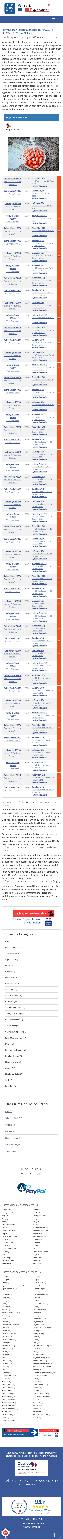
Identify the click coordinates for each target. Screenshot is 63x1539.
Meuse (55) (37, 1331)
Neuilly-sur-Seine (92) (14, 1074)
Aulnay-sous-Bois (8, 1213)
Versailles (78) (11, 990)
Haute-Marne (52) (8, 1394)
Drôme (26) (6, 1355)
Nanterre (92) (11, 978)
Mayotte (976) (38, 1325)
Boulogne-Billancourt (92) (15, 948)
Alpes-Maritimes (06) (9, 1289)
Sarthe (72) (37, 1379)
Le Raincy (5, 1252)
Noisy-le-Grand (38, 1219)
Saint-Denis (37, 1240)
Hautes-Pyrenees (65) (10, 1409)
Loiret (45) (36, 1298)
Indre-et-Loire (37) (8, 1420)
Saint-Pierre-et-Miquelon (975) (44, 1373)
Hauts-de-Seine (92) (13, 1138)
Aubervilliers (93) (12, 1026)
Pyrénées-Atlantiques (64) (42, 1364)
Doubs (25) (6, 1352)
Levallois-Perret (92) (13, 1056)
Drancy (4, 1228)
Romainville (37, 1234)
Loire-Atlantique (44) (40, 1295)
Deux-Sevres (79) (8, 1346)
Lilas (3, 1255)
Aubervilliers (6, 1210)
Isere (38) (36, 1277)
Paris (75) (9, 942)
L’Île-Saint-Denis (8, 1261)
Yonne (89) (37, 1418)
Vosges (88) (37, 1411)
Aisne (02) (5, 1280)
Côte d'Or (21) (7, 1337)
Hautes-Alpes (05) (8, 1405)
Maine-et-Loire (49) (40, 1310)
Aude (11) (5, 1304)
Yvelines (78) (10, 1125)
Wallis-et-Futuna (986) (41, 1415)
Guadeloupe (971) (9, 1375)
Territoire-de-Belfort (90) (42, 1397)
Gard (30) (5, 1367)
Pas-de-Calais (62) (39, 1355)
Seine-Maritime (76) (40, 1385)
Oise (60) (36, 1349)
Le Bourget (6, 1246)
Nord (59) (36, 1343)
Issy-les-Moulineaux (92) (15, 1050)
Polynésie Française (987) (42, 1358)
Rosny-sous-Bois (39, 1237)
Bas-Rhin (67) (7, 1310)
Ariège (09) (6, 1298)
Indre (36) (5, 1418)
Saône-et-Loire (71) (40, 1375)
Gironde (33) (6, 1373)
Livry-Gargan (6, 1258)
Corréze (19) (6, 1331)
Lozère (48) (37, 1307)
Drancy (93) (10, 1044)
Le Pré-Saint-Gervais (9, 1249)
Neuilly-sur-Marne (40, 1216)
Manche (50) (37, 1313)
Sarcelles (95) (10, 1086)
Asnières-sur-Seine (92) (15, 1008)
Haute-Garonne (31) (9, 1388)
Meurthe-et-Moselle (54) (42, 1328)
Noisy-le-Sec (37, 1222)
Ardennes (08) (7, 1295)
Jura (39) (36, 1280)
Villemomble (37, 1258)
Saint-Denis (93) (12, 954)
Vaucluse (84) (38, 1403)
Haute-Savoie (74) (8, 1400)
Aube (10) (5, 1301)
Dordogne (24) (7, 1349)
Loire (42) (36, 1292)
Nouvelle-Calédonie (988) (42, 1346)
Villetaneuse (37, 1264)
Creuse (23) (6, 1343)
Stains (35, 1249)
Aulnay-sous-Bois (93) (14, 1014)
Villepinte (36, 1261)
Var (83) (36, 1400)
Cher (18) (5, 1328)
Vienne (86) (37, 1409)
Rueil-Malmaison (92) (14, 1020)
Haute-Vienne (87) (9, 1403)
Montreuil (36, 1210)
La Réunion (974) (39, 1283)
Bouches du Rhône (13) (11, 1313)
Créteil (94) (10, 972)
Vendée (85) (37, 1405)
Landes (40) (37, 1286)
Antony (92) (10, 1068)
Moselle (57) (37, 1337)
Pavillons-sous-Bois (40, 1228)
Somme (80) (37, 1388)
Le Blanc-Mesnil (8, 1243)
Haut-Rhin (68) (7, 1382)
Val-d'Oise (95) (11, 1151)
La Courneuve (7, 1240)
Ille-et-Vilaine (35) (8, 1415)
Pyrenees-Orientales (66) (42, 1367)
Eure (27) (5, 1358)
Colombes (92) (11, 1002)
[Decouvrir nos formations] (31, 917)
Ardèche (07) (6, 1292)
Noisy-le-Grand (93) (13, 1062)
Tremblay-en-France (40, 1252)
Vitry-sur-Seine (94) (13, 996)
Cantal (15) (6, 1319)
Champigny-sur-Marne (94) (16, 1032)
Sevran (35, 1246)
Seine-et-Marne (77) (13, 1118)
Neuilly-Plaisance (39, 1213)
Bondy (4, 1222)
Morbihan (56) (38, 1334)
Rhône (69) (37, 1370)
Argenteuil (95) (11, 960)
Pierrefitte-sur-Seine (40, 1231)
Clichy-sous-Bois (8, 1225)
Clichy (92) (9, 1080)
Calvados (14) (7, 1316)
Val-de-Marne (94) (12, 1145)
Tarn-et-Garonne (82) (41, 1394)
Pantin (35, 1225)
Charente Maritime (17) (10, 1325)
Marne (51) (37, 1316)
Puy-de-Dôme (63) (40, 1361)
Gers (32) (5, 1370)
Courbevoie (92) (12, 984)
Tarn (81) (36, 1390)
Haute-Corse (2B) (8, 1385)
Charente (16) (7, 1322)
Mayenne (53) (38, 1322)
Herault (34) (6, 1411)
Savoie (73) (37, 1382)
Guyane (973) (7, 1379)
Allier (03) (5, 1283)
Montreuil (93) (11, 966)
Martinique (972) (39, 1319)
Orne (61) (36, 1352)
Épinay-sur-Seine (8, 1231)
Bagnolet (5, 1216)
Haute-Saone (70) (8, 1397)
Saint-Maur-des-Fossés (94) (16, 1038)
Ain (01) (5, 1277)
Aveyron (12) (6, 1307)
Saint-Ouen (37, 1243)
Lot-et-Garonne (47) (40, 1304)
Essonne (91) (10, 1132)
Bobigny (5, 1219)
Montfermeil (6, 1264)
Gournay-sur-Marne (9, 1237)
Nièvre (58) (37, 1340)
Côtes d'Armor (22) (9, 1340)
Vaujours (36, 1255)
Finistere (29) (7, 1364)
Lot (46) (36, 1301)
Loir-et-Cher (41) (39, 1289)
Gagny (4, 1234)
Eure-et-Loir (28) (8, 1361)
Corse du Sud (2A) (9, 1334)
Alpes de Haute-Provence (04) (13, 1286)
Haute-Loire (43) (8, 1390)
